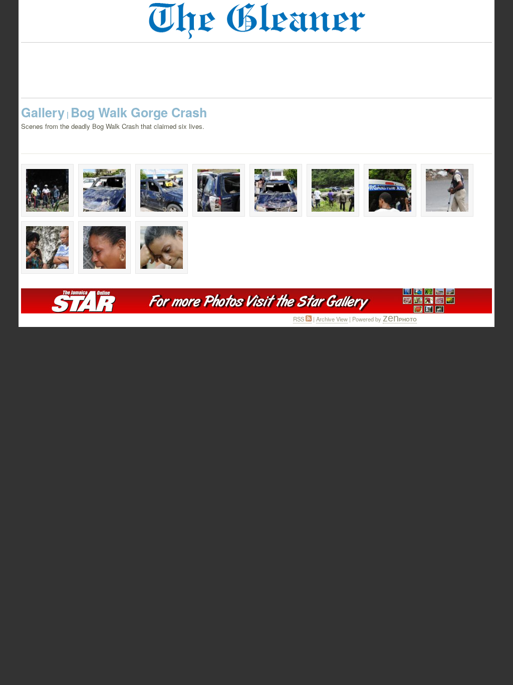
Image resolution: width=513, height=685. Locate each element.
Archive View (332, 319)
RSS (299, 319)
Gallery (43, 112)
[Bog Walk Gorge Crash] (47, 190)
